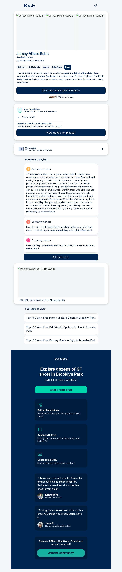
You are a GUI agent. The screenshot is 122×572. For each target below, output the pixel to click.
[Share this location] (95, 5)
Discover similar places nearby (61, 90)
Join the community (61, 552)
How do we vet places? (61, 132)
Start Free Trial (61, 390)
